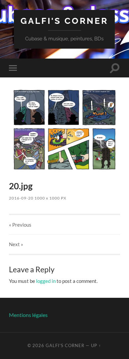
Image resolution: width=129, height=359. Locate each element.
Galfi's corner (64, 21)
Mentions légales (28, 315)
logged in (46, 281)
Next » (16, 244)
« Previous (20, 225)
